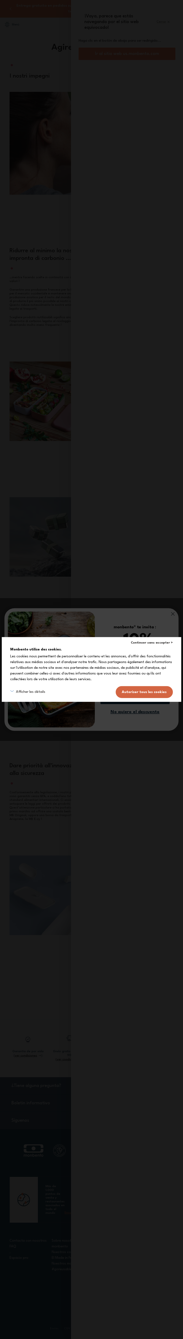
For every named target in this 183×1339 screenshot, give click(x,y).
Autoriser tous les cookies (144, 692)
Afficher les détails (30, 692)
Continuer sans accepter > (152, 642)
